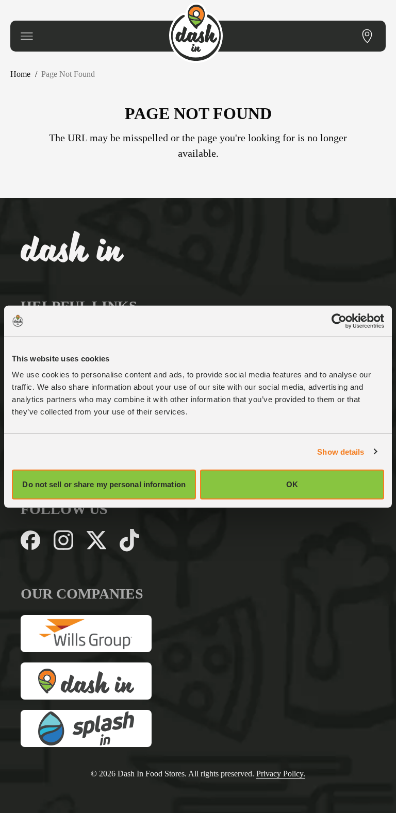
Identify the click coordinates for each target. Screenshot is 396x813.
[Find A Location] (367, 36)
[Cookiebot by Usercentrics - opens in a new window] (339, 320)
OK (292, 484)
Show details (340, 451)
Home (22, 74)
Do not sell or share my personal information (103, 484)
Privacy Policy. (293, 773)
